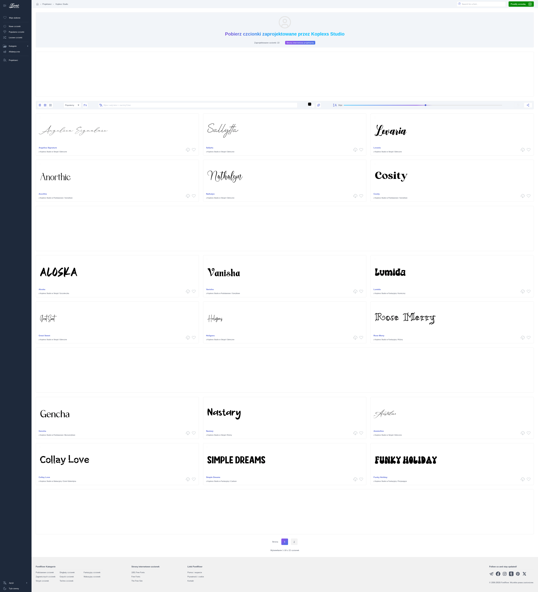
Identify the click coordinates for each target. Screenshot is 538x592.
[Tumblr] (511, 575)
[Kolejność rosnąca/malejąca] (85, 105)
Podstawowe (58, 198)
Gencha (42, 431)
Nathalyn (210, 194)
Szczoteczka (64, 293)
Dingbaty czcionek (67, 572)
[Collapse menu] (5, 6)
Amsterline (379, 431)
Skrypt (56, 152)
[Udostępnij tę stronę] (528, 105)
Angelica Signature (48, 148)
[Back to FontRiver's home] (13, 5)
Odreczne (63, 152)
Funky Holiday (380, 477)
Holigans (210, 335)
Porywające (402, 481)
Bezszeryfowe (70, 435)
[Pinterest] (518, 575)
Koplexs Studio (45, 152)
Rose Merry (379, 335)
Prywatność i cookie (195, 577)
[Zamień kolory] (318, 105)
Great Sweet (44, 335)
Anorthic (43, 194)
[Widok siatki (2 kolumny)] (45, 105)
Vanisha (210, 289)
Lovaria (377, 148)
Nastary (209, 431)
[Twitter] (524, 575)
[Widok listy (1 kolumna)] (39, 105)
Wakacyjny (58, 481)
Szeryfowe (69, 198)
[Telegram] (491, 575)
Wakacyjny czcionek (92, 577)
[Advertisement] (285, 74)
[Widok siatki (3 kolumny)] (50, 105)
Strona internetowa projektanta (300, 43)
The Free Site (136, 581)
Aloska (42, 289)
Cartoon (233, 481)
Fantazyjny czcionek (92, 572)
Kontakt (190, 581)
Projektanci (47, 4)
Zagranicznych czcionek (45, 577)
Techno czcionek (66, 581)
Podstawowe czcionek (45, 572)
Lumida (377, 289)
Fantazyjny (392, 293)
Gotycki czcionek (67, 577)
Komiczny (401, 293)
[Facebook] (498, 575)
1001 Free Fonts (138, 572)
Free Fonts (135, 577)
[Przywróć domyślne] (518, 105)
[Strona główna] (37, 4)
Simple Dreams (213, 477)
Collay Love (44, 477)
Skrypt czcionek (42, 581)
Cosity (377, 194)
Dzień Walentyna (69, 481)
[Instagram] (504, 575)
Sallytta (209, 148)
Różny (400, 340)
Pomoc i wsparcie (194, 572)
